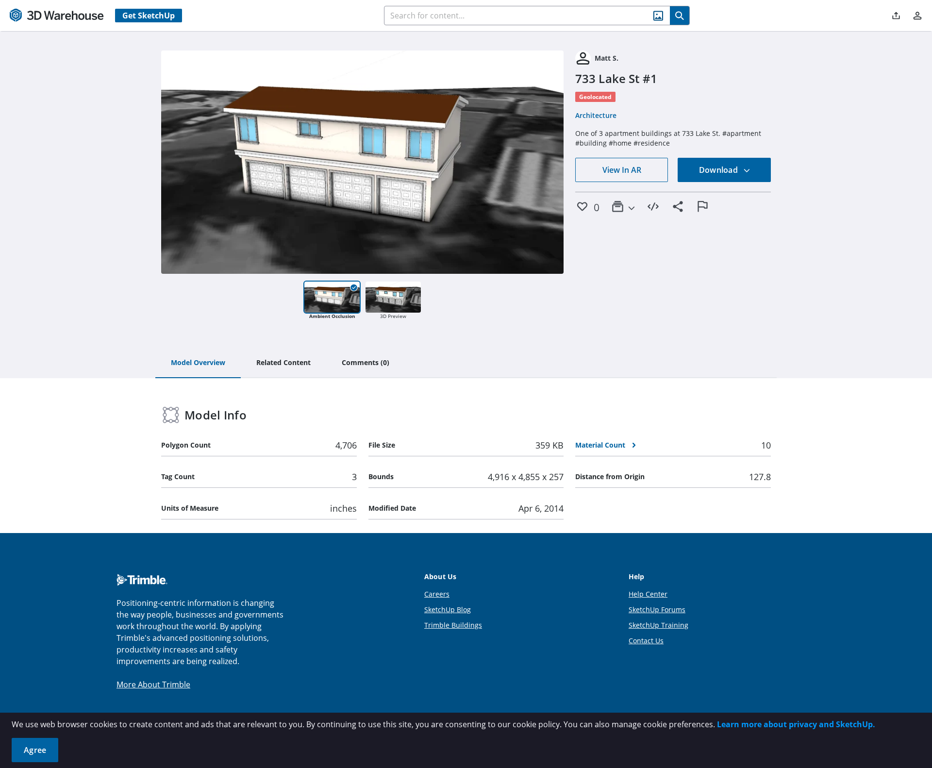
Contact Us (646, 640)
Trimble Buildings (453, 625)
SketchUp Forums (657, 609)
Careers (436, 594)
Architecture (595, 115)
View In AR (621, 170)
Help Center (648, 594)
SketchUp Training (658, 625)
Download (719, 170)
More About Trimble (153, 684)
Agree (35, 750)
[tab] (198, 363)
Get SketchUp (148, 15)
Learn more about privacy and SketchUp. (796, 724)
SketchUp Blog (447, 609)
